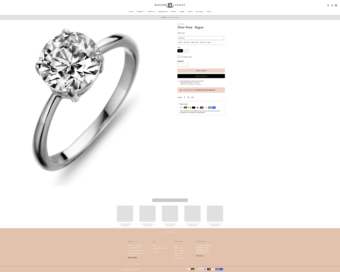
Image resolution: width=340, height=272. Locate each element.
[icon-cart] (336, 5)
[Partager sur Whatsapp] (188, 97)
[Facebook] (164, 232)
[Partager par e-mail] (192, 97)
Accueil (163, 17)
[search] (328, 5)
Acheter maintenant (201, 76)
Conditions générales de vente (160, 249)
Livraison (155, 252)
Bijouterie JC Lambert (133, 269)
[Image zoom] (86, 107)
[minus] (179, 65)
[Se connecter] (332, 5)
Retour (155, 245)
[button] (201, 71)
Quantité (180, 61)
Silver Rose (180, 24)
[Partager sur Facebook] (185, 97)
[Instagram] (168, 232)
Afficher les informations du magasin (190, 84)
